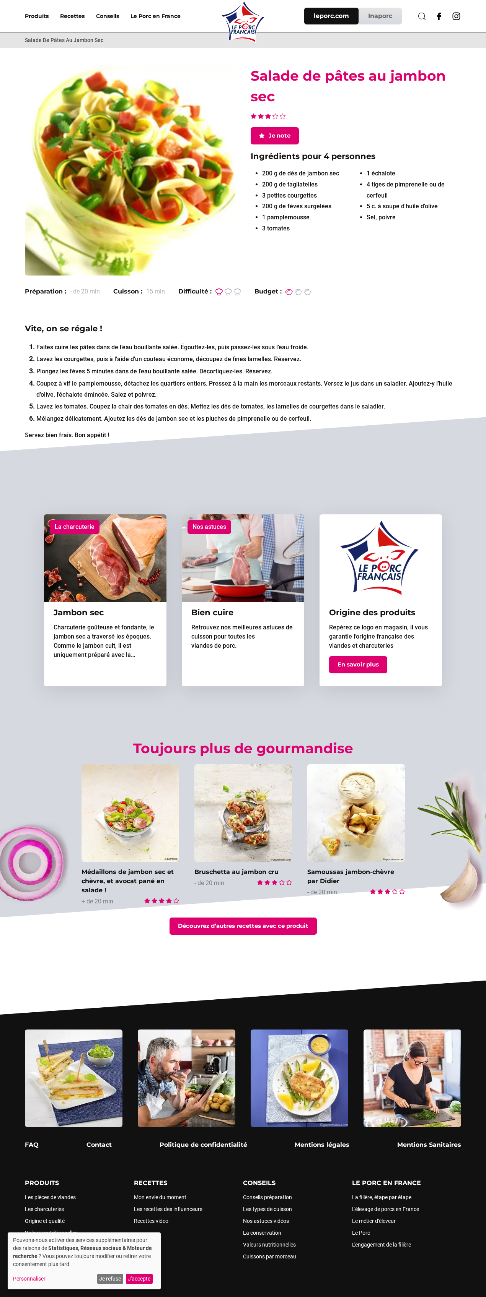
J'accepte (139, 1279)
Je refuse (110, 1279)
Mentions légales (322, 1144)
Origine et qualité (45, 1221)
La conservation (262, 1233)
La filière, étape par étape (381, 1197)
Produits (37, 16)
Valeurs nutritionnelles (269, 1245)
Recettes (72, 16)
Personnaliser (29, 1279)
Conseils (107, 16)
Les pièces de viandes (50, 1197)
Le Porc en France (155, 16)
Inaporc (380, 15)
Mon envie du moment (160, 1197)
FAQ (32, 1144)
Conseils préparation (267, 1197)
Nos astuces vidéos (266, 1221)
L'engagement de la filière (381, 1245)
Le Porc (361, 1233)
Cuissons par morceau (269, 1256)
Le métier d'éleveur (374, 1221)
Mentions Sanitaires (429, 1144)
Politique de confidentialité (203, 1144)
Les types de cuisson (267, 1209)
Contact (99, 1144)
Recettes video (151, 1221)
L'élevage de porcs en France (385, 1209)
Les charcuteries (44, 1209)
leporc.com (331, 15)
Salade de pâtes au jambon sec (64, 40)
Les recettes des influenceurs (168, 1209)
